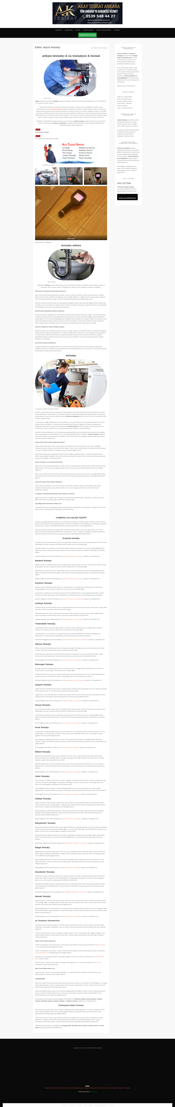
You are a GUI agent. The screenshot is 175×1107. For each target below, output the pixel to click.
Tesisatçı (119, 1088)
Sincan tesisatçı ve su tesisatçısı (71, 723)
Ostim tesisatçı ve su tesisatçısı (70, 794)
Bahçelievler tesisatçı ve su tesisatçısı (76, 843)
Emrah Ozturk (94, 1091)
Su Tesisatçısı (126, 1088)
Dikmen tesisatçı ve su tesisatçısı (72, 660)
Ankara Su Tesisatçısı (90, 1088)
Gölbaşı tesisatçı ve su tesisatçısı (72, 819)
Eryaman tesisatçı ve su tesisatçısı (73, 556)
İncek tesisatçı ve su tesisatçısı (70, 747)
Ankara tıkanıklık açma (42, 953)
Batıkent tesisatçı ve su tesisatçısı (72, 578)
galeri (78, 30)
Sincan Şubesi (66, 1088)
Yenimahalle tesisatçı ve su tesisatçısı (76, 639)
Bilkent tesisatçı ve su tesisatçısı (71, 772)
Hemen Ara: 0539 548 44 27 (127, 198)
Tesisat (114, 1088)
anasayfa (59, 30)
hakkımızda (69, 30)
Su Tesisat (108, 1088)
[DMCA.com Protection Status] (87, 1086)
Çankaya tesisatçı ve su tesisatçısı (73, 619)
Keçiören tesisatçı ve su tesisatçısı (73, 599)
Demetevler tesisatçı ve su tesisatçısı (75, 892)
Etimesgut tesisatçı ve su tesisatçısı (74, 680)
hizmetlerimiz (88, 30)
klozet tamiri (97, 962)
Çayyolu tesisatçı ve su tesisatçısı (72, 700)
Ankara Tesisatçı (49, 1088)
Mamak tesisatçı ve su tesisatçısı (72, 916)
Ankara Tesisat (101, 1088)
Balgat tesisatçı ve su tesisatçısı (70, 867)
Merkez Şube (58, 1088)
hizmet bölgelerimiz (103, 30)
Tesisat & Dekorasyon (77, 1088)
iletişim (117, 30)
